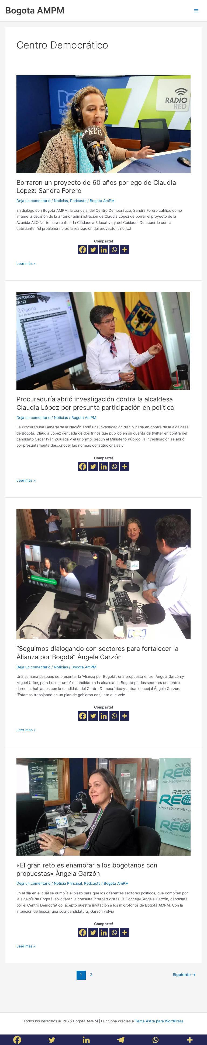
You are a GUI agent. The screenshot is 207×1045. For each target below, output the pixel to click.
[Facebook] (82, 249)
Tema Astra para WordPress (159, 1021)
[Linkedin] (103, 249)
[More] (124, 249)
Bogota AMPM (34, 10)
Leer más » (26, 263)
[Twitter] (93, 249)
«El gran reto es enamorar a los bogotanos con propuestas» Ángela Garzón (86, 869)
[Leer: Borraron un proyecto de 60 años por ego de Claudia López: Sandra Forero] (103, 123)
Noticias (61, 201)
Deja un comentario (33, 201)
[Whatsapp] (114, 249)
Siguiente (184, 974)
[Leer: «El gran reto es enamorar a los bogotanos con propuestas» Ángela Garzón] (103, 806)
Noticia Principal (68, 883)
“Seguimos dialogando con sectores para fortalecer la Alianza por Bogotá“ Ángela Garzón (97, 653)
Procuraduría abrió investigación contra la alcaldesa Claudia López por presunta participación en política (95, 403)
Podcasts (78, 201)
